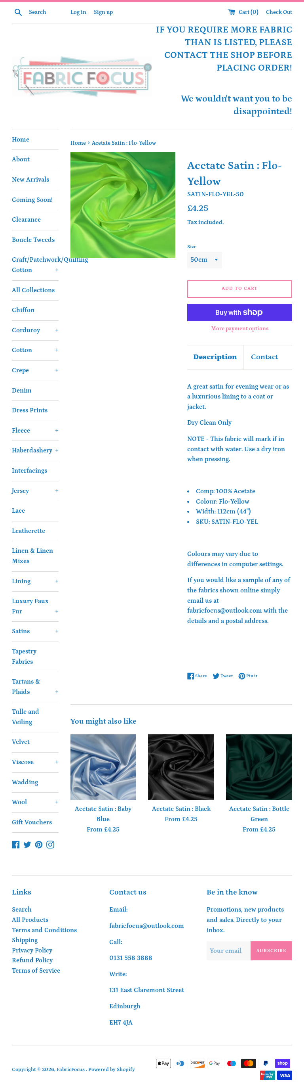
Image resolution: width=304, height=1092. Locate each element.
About (21, 159)
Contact (264, 357)
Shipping (25, 940)
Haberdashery (35, 450)
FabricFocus (71, 1069)
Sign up (103, 12)
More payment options (239, 329)
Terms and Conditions (44, 930)
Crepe (35, 370)
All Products (30, 919)
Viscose (35, 762)
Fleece (35, 430)
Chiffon (23, 310)
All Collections (33, 290)
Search (22, 909)
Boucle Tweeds (33, 239)
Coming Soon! (32, 199)
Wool (35, 802)
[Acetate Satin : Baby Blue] (103, 767)
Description (215, 357)
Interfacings (29, 470)
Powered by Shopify (111, 1069)
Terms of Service (36, 970)
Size (192, 246)
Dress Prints (30, 410)
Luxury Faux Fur (35, 606)
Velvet (21, 741)
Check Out (279, 12)
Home (20, 139)
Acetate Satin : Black (181, 808)
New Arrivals (30, 179)
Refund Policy (32, 960)
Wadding (25, 782)
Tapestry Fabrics (24, 656)
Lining (35, 581)
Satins (35, 631)
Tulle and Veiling (25, 717)
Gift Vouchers (32, 822)
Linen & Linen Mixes (32, 556)
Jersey (35, 490)
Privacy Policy (32, 950)
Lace (18, 510)
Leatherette (28, 531)
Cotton (35, 350)
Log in (78, 12)
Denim (22, 390)
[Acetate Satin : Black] (181, 767)
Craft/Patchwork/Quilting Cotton (35, 265)
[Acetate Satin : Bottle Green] (259, 767)
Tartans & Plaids (35, 686)
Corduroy (35, 330)
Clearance (26, 219)
